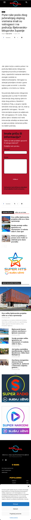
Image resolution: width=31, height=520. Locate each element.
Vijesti (10, 9)
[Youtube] (6, 460)
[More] (22, 37)
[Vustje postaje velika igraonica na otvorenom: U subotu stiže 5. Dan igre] (5, 228)
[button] (28, 486)
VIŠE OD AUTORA (20, 212)
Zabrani (15, 509)
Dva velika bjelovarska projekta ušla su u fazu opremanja (20, 219)
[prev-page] (3, 246)
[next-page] (5, 246)
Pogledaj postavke (15, 514)
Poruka (6, 157)
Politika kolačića (14, 517)
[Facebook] (3, 460)
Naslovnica (4, 9)
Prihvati (15, 504)
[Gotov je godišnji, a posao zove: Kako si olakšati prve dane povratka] (5, 238)
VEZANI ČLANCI (8, 212)
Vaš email (7, 149)
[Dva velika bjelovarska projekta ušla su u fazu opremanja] (5, 219)
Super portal (9, 33)
